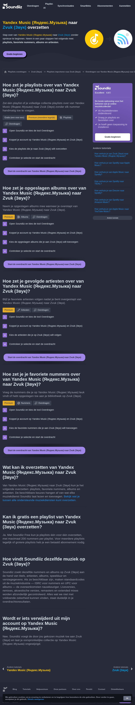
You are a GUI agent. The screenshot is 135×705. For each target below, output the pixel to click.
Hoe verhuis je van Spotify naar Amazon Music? (109, 201)
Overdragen (33, 6)
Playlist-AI (48, 6)
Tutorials (27, 689)
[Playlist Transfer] (12, 6)
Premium (8, 217)
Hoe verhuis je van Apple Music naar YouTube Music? (112, 210)
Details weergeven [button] (36, 699)
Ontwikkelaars (117, 689)
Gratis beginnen (15, 54)
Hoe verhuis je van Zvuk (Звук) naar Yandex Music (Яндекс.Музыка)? (111, 155)
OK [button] (127, 698)
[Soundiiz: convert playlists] (5, 689)
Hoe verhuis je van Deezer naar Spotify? (109, 191)
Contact (101, 689)
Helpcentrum (42, 689)
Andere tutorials (112, 218)
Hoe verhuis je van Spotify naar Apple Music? (112, 164)
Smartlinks (85, 6)
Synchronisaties (66, 6)
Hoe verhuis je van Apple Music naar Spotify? (112, 173)
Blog (15, 689)
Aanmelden (125, 6)
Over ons (76, 689)
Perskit (89, 689)
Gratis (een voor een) (14, 117)
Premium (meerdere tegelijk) (42, 117)
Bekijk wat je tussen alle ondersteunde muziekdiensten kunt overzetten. (41, 498)
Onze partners (60, 689)
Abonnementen (105, 6)
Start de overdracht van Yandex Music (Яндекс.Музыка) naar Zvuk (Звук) (44, 171)
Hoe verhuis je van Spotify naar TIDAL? (109, 182)
